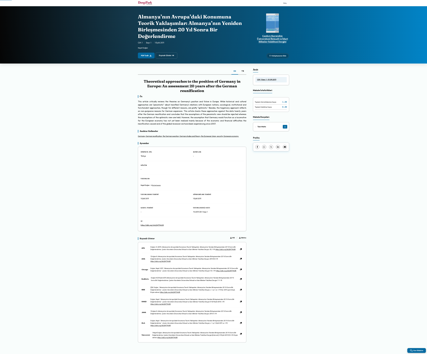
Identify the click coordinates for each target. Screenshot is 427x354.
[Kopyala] (241, 249)
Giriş (284, 3)
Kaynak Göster (165, 55)
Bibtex (243, 238)
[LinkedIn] (278, 147)
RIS (233, 238)
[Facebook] (257, 147)
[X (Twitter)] (271, 147)
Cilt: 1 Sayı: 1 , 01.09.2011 (266, 80)
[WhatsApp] (264, 147)
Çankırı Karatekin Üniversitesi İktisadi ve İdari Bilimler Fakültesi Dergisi (272, 39)
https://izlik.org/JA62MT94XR (152, 225)
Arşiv (255, 69)
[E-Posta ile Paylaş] (285, 147)
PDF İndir (145, 55)
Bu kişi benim (156, 185)
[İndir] (285, 126)
